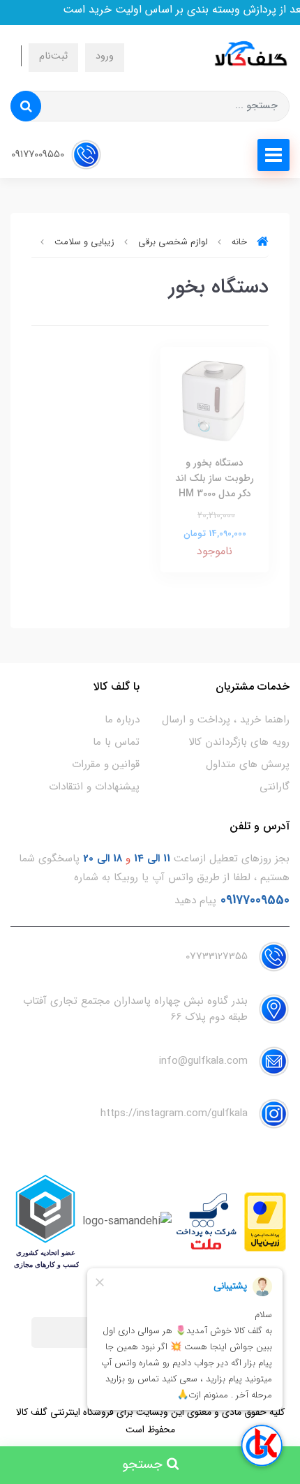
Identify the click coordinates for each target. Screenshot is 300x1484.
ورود (105, 56)
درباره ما (122, 719)
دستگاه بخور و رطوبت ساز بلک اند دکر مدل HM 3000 (214, 478)
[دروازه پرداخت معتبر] (265, 1221)
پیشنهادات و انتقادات (94, 786)
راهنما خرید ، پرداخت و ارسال (226, 719)
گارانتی (275, 786)
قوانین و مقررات (106, 764)
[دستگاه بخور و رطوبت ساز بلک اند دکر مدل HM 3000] (214, 400)
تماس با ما (116, 742)
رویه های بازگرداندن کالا (239, 742)
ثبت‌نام (53, 56)
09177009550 (39, 155)
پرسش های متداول (248, 764)
